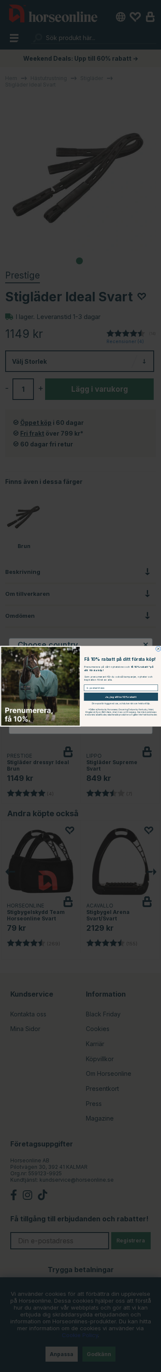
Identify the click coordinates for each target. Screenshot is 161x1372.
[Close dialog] (158, 648)
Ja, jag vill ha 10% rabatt (121, 696)
